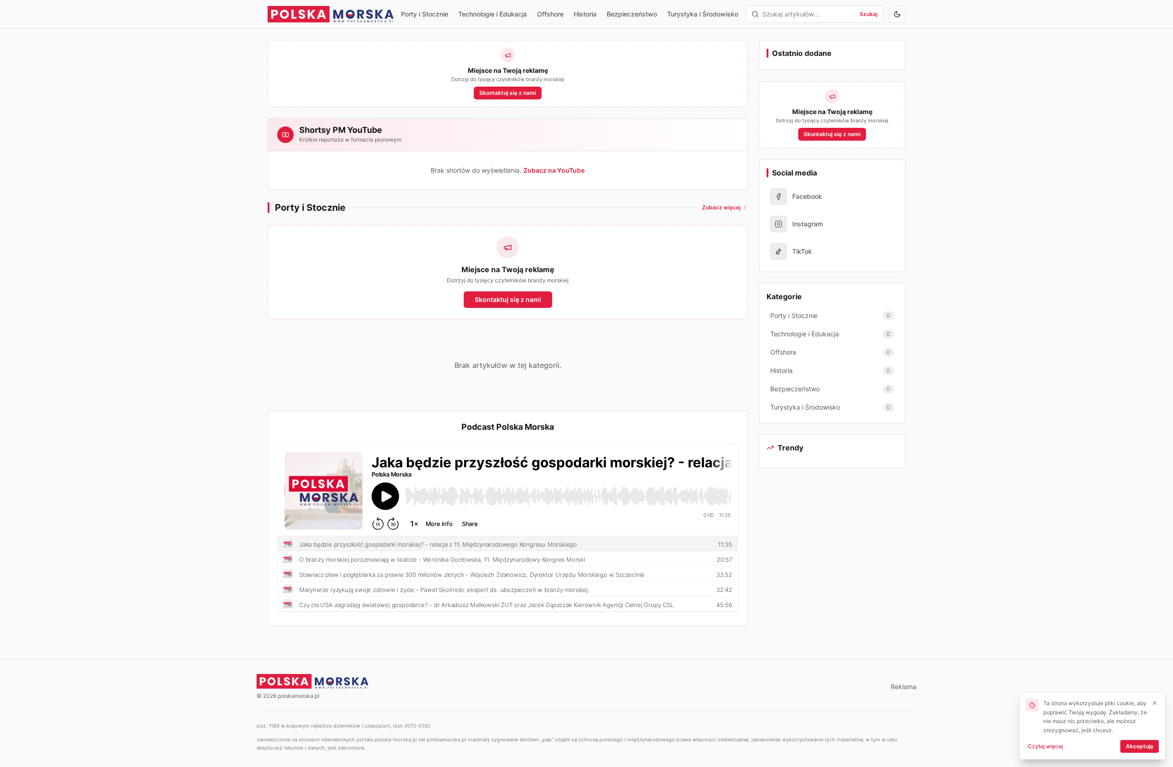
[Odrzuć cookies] (1155, 703)
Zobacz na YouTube (554, 170)
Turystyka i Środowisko (702, 14)
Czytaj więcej (1045, 746)
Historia (585, 14)
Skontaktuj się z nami (507, 92)
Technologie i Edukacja (492, 14)
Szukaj (868, 14)
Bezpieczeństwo (632, 14)
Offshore (550, 14)
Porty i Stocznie (424, 14)
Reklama (903, 686)
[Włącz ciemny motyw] (897, 14)
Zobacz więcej (721, 207)
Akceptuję (1139, 746)
